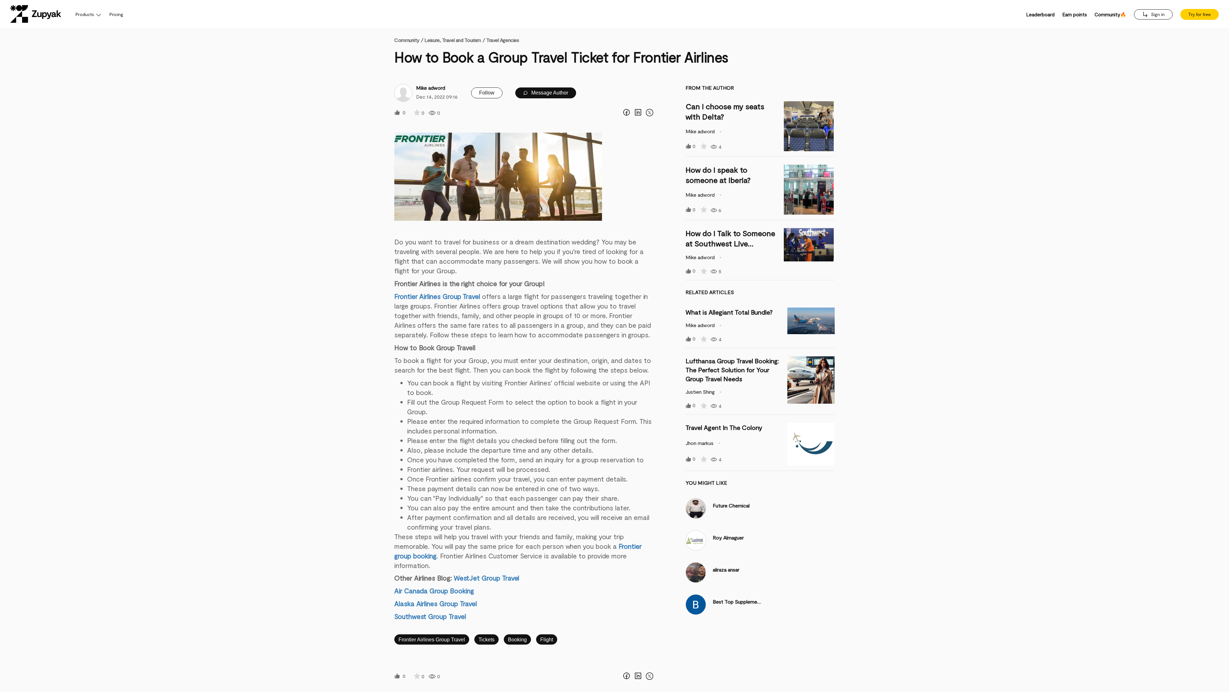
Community (408, 40)
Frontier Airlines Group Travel (431, 639)
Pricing (116, 14)
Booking (517, 639)
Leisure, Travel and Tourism (452, 40)
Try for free (1199, 14)
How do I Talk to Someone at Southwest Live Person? (730, 243)
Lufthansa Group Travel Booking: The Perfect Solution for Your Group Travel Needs (732, 370)
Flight (546, 639)
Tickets (486, 639)
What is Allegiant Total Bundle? (729, 312)
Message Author (549, 92)
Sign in (1157, 14)
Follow (486, 92)
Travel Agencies (502, 40)
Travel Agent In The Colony (724, 427)
